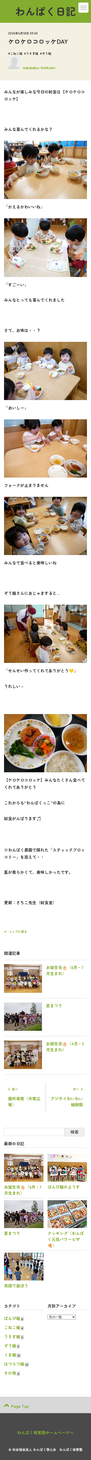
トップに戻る (18, 931)
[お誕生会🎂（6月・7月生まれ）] (45, 991)
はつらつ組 (14, 1364)
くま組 (10, 1355)
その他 (10, 1373)
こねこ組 (16, 53)
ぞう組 (46, 53)
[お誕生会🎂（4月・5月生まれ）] (45, 1067)
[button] (83, 8)
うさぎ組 (32, 53)
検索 (75, 1132)
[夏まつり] (33, 1029)
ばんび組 (12, 1318)
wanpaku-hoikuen (39, 67)
